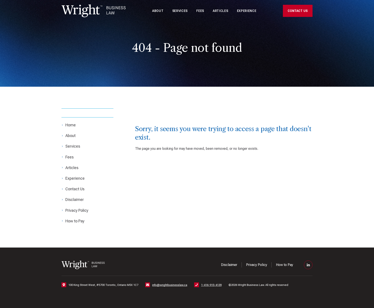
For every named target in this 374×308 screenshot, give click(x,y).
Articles (220, 11)
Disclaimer (74, 199)
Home (70, 125)
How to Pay (74, 221)
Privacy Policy (76, 210)
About (158, 11)
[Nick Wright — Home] (93, 10)
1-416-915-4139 (211, 285)
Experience (246, 11)
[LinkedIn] (308, 265)
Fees (200, 11)
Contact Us (298, 11)
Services (180, 11)
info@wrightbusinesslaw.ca (169, 285)
